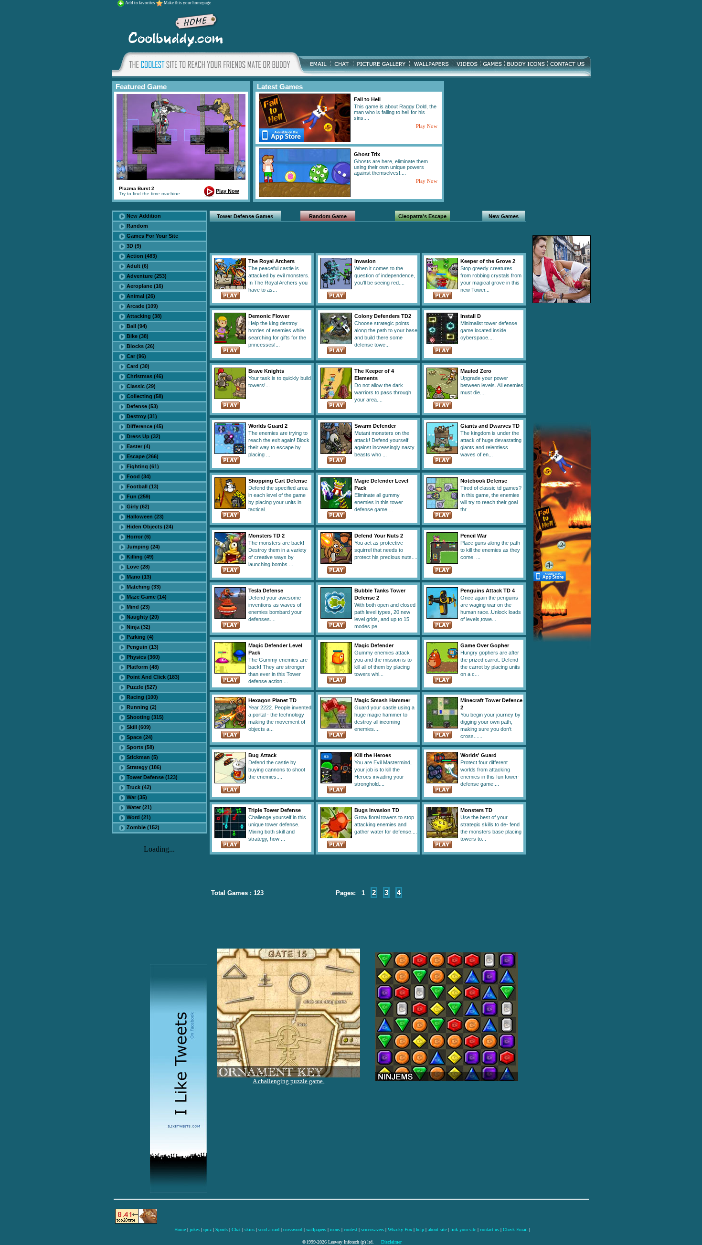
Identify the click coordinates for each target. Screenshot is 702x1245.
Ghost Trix (367, 154)
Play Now (227, 191)
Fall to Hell (367, 99)
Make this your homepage (187, 2)
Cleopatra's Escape (422, 216)
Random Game (328, 216)
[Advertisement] (410, 28)
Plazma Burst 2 (136, 188)
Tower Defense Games (245, 216)
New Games (504, 216)
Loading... (159, 849)
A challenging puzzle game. (288, 1081)
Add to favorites (140, 2)
